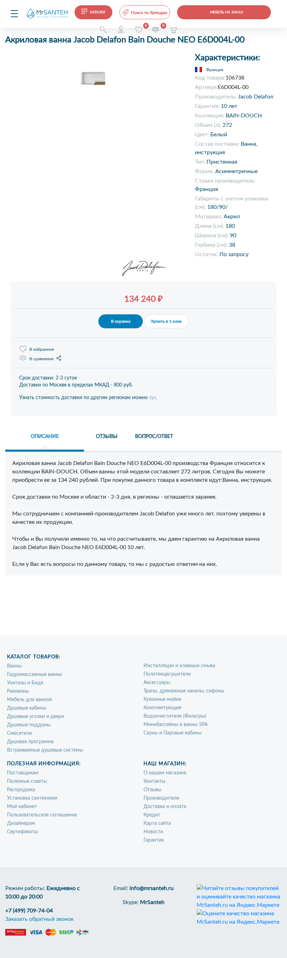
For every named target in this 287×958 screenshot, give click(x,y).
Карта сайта (157, 823)
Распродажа (21, 789)
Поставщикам (22, 773)
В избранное (41, 349)
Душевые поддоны (28, 725)
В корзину (121, 321)
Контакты (154, 781)
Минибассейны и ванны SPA (176, 724)
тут (152, 397)
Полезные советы (27, 781)
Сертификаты (22, 831)
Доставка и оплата (165, 806)
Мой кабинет (22, 806)
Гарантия (154, 840)
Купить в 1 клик (166, 321)
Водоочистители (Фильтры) (175, 716)
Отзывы (152, 789)
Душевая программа (30, 741)
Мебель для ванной (29, 699)
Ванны (14, 666)
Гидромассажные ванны (34, 674)
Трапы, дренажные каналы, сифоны (184, 691)
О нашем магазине (165, 773)
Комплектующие (162, 707)
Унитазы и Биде (25, 682)
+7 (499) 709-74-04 (29, 910)
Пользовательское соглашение (42, 815)
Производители (161, 798)
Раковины (18, 691)
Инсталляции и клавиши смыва (179, 665)
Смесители (19, 733)
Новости (153, 831)
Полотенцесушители (167, 674)
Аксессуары (157, 682)
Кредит (152, 815)
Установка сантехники (32, 798)
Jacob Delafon (255, 97)
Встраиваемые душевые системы (45, 750)
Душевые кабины (26, 708)
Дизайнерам (21, 823)
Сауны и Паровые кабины (173, 733)
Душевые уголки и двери (35, 716)
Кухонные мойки (162, 699)
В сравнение (41, 359)
